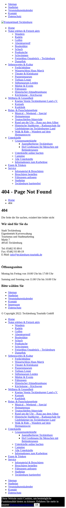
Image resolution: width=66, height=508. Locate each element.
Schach (19, 49)
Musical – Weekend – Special (31, 113)
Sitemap (12, 4)
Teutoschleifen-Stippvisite (28, 119)
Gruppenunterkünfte (26, 140)
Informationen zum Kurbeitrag (31, 162)
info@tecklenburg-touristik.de (26, 254)
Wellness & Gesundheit (20, 98)
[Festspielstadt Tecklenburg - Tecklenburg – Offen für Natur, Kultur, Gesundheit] (16, 22)
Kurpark (19, 104)
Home (11, 27)
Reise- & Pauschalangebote (22, 110)
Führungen (21, 88)
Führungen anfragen (26, 177)
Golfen (18, 40)
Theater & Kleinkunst (26, 73)
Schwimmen (21, 55)
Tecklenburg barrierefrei (28, 183)
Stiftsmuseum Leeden (26, 82)
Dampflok (20, 61)
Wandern (20, 34)
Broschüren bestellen (26, 174)
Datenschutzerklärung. (22, 504)
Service (12, 168)
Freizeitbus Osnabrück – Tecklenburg (35, 58)
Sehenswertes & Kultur (20, 64)
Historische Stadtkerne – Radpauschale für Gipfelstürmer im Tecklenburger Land (37, 127)
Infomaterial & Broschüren (29, 171)
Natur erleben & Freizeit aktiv (24, 30)
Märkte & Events (24, 85)
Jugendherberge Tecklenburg (37, 143)
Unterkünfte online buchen (29, 152)
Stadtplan (13, 7)
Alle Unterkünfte (24, 159)
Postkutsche (21, 52)
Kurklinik (20, 107)
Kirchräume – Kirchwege (28, 95)
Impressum (14, 304)
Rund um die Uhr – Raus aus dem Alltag (36, 122)
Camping (20, 156)
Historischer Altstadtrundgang (31, 91)
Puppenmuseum (23, 76)
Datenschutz (14, 16)
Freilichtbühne (22, 67)
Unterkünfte (14, 137)
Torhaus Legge (23, 79)
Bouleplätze (21, 46)
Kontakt (12, 13)
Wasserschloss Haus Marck (29, 70)
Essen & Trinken (17, 165)
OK (36, 505)
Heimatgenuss (22, 116)
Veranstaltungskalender (20, 10)
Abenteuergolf (22, 43)
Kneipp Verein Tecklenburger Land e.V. (36, 101)
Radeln (19, 37)
